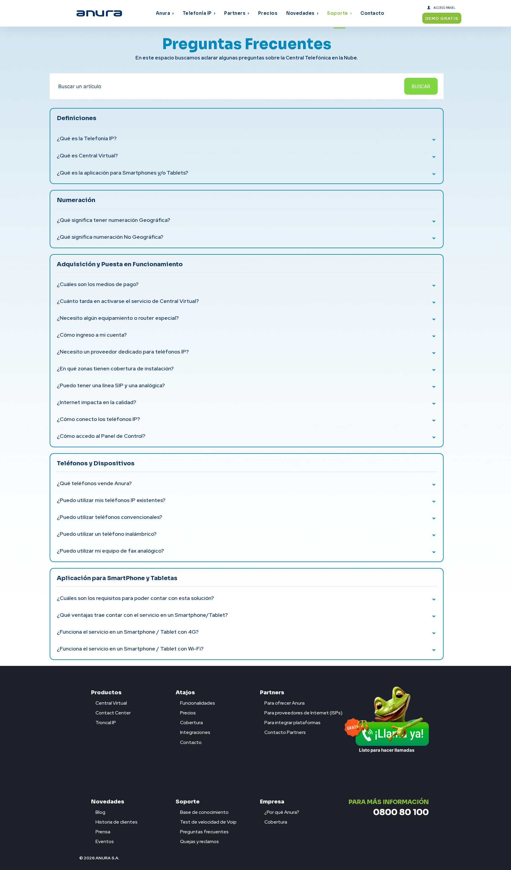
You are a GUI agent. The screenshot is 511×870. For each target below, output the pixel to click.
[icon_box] (109, 701)
